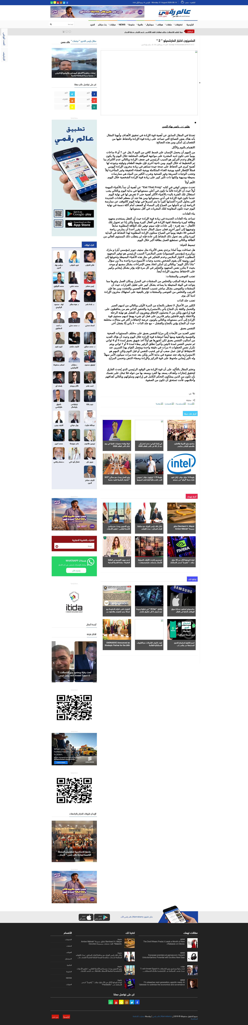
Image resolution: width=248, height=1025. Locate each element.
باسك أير (59, 385)
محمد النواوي (59, 285)
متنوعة (132, 24)
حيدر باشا (89, 404)
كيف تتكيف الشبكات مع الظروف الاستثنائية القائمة (149, 643)
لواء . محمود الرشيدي (58, 305)
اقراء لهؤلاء (89, 245)
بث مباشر (102, 24)
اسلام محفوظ (58, 364)
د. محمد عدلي (74, 325)
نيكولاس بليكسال (74, 405)
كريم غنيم (58, 346)
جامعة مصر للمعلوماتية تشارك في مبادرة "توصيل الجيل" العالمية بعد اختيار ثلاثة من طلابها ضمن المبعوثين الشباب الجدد (137, 32)
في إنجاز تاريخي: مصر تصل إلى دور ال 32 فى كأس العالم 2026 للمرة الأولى (150, 446)
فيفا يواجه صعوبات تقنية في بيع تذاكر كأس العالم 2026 (117, 444)
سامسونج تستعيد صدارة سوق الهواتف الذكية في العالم (182, 610)
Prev (54, 662)
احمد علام (89, 385)
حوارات (113, 24)
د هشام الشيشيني (74, 366)
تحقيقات (178, 24)
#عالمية (69, 965)
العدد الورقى (4, 39)
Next (95, 662)
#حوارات (69, 984)
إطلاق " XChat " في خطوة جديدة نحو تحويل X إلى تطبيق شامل (149, 610)
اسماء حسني (89, 325)
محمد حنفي (74, 285)
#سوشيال (68, 958)
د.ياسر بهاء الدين (146, 44)
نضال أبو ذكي (74, 461)
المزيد (92, 24)
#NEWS (69, 978)
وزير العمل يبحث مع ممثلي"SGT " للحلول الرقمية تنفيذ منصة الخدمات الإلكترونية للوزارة (117, 479)
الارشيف (4, 56)
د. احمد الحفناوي (59, 326)
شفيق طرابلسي (58, 405)
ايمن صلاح (90, 285)
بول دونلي (74, 425)
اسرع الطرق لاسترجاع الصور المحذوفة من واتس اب (184, 643)
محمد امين (59, 443)
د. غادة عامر (90, 304)
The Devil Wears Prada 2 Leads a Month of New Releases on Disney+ (164, 942)
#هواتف (69, 952)
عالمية (140, 24)
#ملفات (69, 946)
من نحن (55, 1016)
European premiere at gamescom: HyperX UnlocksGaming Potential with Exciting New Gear (163, 956)
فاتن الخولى (89, 264)
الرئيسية (190, 24)
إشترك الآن (76, 570)
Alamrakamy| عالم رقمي (162, 1016)
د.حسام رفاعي (59, 461)
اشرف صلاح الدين (89, 481)
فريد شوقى (74, 264)
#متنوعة (69, 971)
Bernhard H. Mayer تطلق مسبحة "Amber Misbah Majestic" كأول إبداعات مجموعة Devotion (101, 942)
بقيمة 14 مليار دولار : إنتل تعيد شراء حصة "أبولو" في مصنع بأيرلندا (182, 479)
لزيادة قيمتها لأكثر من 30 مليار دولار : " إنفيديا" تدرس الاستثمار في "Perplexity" (182, 562)
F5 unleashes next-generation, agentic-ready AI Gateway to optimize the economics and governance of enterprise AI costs (162, 984)
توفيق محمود (90, 364)
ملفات (169, 24)
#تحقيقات (68, 939)
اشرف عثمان (74, 346)
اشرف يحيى (58, 425)
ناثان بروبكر (74, 385)
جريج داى (89, 461)
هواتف (160, 24)
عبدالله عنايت (90, 425)
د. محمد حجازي (89, 346)
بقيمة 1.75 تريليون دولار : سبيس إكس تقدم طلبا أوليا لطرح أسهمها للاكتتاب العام (149, 479)
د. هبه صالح (74, 304)
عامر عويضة (74, 443)
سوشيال (150, 24)
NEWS (122, 24)
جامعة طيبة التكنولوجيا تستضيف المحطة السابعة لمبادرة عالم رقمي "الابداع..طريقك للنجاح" (74, 854)
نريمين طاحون (89, 443)
